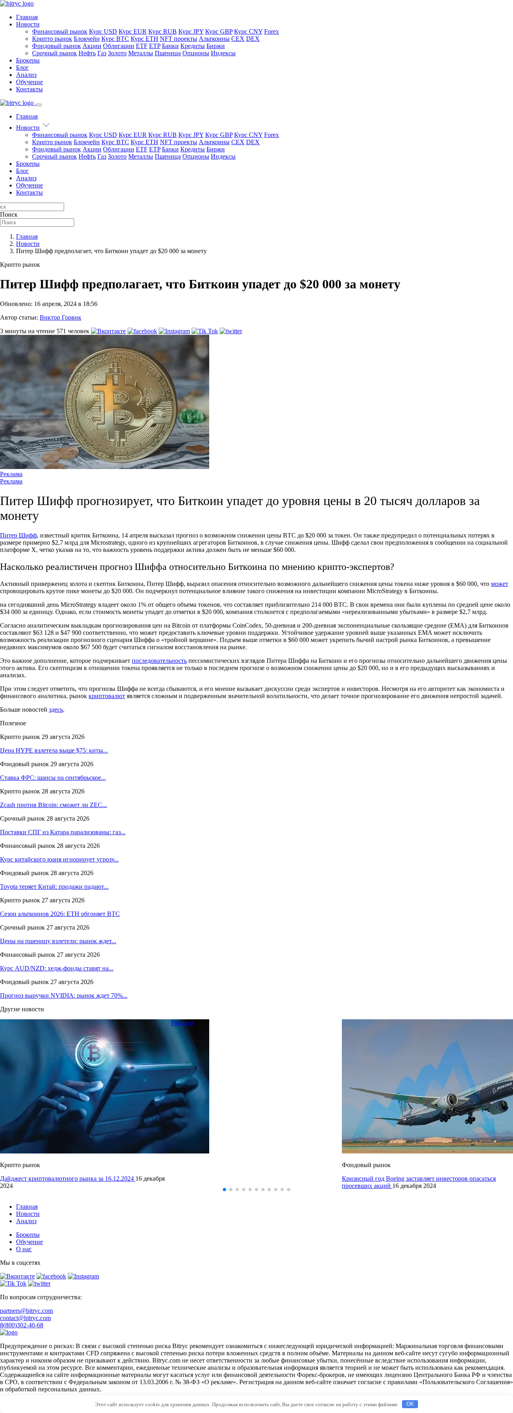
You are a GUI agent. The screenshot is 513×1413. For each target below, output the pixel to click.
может (499, 583)
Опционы (195, 53)
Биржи (215, 45)
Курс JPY (191, 31)
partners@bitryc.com (26, 1310)
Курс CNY (248, 31)
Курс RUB (162, 31)
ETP (154, 45)
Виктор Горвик (60, 317)
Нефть (87, 53)
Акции (92, 45)
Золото (117, 53)
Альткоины (214, 38)
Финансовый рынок (59, 31)
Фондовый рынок (56, 45)
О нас (24, 1249)
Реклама (11, 474)
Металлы (140, 53)
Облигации (118, 45)
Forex (271, 31)
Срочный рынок (54, 53)
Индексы (223, 53)
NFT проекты (178, 38)
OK (410, 1404)
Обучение (29, 81)
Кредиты (192, 45)
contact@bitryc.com (25, 1317)
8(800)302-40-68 (21, 1325)
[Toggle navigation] (38, 105)
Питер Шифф (18, 535)
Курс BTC (115, 38)
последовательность (159, 660)
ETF (141, 45)
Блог (22, 67)
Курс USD (103, 31)
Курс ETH (144, 38)
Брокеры (28, 60)
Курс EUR (133, 31)
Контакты (29, 89)
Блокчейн (87, 38)
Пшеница (168, 53)
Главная (27, 17)
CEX (237, 38)
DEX (253, 38)
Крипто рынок (52, 38)
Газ (101, 53)
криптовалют (107, 695)
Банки (170, 45)
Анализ (26, 74)
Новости (28, 24)
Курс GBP (218, 31)
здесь (56, 709)
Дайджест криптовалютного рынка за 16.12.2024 (67, 1178)
